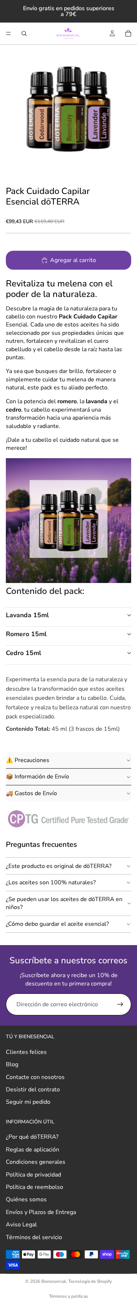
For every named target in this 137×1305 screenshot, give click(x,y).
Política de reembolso (34, 1187)
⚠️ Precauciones (27, 760)
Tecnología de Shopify (90, 1281)
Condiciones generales (35, 1162)
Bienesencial (53, 1281)
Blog (12, 1064)
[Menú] (8, 33)
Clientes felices (26, 1052)
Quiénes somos (26, 1200)
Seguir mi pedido (28, 1102)
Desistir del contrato (33, 1090)
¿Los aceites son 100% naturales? (51, 882)
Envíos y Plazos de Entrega (41, 1212)
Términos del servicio (34, 1237)
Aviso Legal (21, 1225)
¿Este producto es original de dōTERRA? (58, 866)
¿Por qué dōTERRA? (32, 1137)
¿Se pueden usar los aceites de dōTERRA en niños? (64, 903)
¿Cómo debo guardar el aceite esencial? (57, 924)
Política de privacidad (33, 1175)
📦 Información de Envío (37, 777)
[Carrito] (128, 33)
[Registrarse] (120, 1004)
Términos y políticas (68, 1296)
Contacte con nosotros (35, 1077)
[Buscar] (24, 33)
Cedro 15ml (23, 652)
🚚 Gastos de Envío (31, 793)
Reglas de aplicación (32, 1150)
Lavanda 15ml (27, 615)
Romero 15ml (26, 634)
